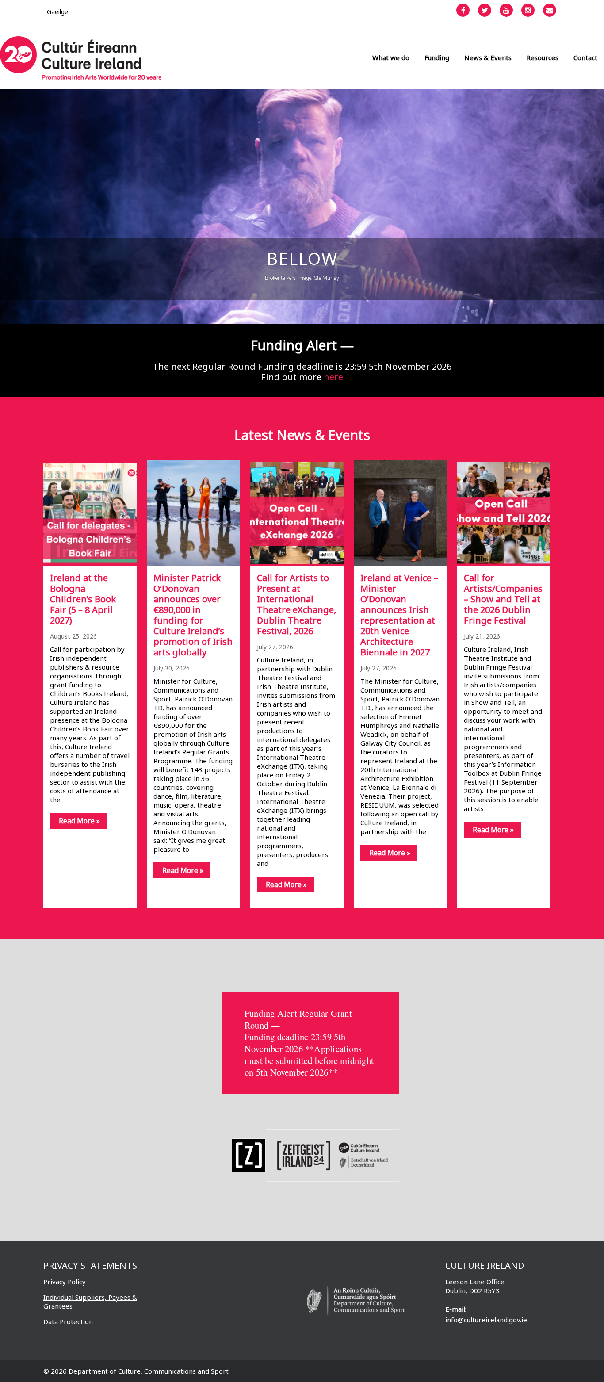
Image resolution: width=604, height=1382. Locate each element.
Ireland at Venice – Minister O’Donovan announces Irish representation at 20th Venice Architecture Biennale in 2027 (399, 615)
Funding (436, 57)
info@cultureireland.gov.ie (486, 1319)
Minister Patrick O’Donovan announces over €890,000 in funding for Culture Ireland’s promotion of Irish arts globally (193, 615)
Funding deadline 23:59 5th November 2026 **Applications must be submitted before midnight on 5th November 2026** (309, 1054)
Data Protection (68, 1321)
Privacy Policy (64, 1281)
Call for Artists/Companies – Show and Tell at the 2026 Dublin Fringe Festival (503, 599)
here (333, 377)
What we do (390, 57)
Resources (542, 57)
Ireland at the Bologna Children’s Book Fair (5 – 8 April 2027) (83, 599)
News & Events (488, 57)
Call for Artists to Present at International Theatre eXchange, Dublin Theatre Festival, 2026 (296, 604)
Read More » (79, 821)
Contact (585, 57)
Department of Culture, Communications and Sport (149, 1371)
